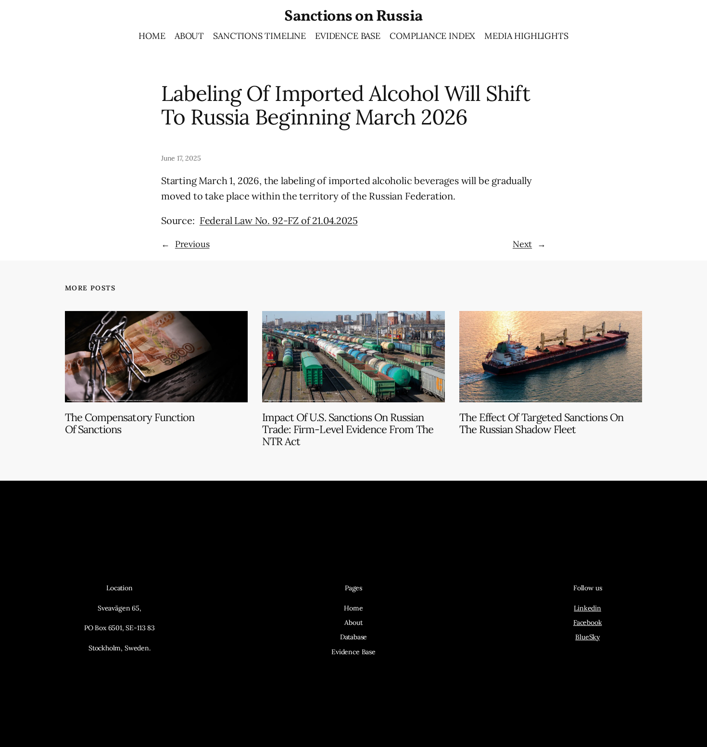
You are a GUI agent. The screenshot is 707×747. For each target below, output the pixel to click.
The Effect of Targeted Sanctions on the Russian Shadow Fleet (541, 423)
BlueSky (587, 637)
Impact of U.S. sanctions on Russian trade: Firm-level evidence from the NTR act (347, 429)
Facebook (587, 622)
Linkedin (587, 608)
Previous (192, 243)
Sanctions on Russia (353, 16)
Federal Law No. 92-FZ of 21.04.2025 (279, 220)
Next (522, 243)
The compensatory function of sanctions (129, 423)
